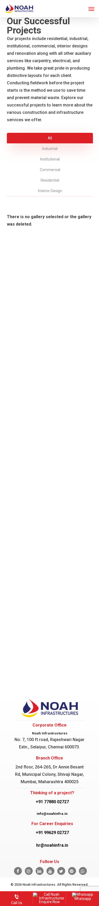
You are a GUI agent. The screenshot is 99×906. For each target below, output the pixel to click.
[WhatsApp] (83, 871)
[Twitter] (61, 871)
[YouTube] (50, 871)
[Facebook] (18, 871)
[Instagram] (29, 871)
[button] (91, 8)
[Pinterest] (72, 871)
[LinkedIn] (40, 871)
